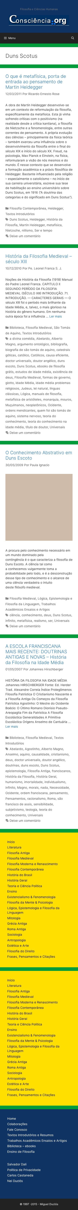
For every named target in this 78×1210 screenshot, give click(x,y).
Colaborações (17, 1124)
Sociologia (14, 934)
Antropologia (16, 940)
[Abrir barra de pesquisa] (72, 38)
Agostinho (32, 749)
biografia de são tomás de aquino (30, 350)
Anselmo (11, 754)
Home (11, 1118)
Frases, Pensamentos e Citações (31, 956)
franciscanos (61, 771)
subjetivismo (14, 809)
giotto (9, 383)
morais (34, 787)
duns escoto (30, 765)
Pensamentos (15, 798)
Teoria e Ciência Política (24, 886)
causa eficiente (57, 355)
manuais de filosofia (46, 394)
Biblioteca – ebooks (21, 1146)
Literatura (14, 847)
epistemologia (15, 771)
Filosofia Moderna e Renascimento (32, 864)
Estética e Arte (18, 945)
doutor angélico (44, 361)
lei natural (41, 388)
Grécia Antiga (17, 923)
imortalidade (33, 782)
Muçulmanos (14, 405)
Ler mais (55, 316)
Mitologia (13, 918)
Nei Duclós (15, 1181)
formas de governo (56, 377)
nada (44, 787)
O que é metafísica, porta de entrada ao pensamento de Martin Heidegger (35, 82)
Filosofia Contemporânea (28, 208)
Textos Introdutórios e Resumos (30, 1135)
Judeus (26, 388)
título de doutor (37, 427)
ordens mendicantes (20, 410)
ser (50, 621)
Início (11, 842)
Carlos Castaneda (20, 1175)
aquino (25, 754)
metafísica (54, 225)
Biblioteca (17, 327)
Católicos (37, 355)
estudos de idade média (33, 372)
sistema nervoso (29, 416)
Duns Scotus (19, 219)
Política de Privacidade (24, 1170)
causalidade (40, 754)
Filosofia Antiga (39, 771)
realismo (40, 621)
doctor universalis (18, 361)
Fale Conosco (17, 1129)
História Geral (46, 776)
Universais (57, 427)
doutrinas (12, 765)
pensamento (59, 793)
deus (47, 615)
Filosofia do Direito (20, 951)
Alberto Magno (52, 749)
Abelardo (43, 338)
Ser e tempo (43, 230)
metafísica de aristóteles (23, 399)
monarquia (51, 399)
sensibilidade (43, 804)
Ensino (12, 891)
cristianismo (60, 754)
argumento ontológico (33, 344)
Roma (51, 798)
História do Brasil (19, 875)
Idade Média (25, 383)
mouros (65, 399)
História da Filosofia (19, 776)
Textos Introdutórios (20, 214)
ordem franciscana (34, 793)
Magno (22, 787)
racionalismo (36, 798)
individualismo (54, 782)
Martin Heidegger (32, 225)
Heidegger (55, 208)
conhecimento (32, 615)
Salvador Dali (16, 1164)
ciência (15, 615)
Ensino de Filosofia (21, 1151)
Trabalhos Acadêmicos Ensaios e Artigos (37, 1140)
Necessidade (59, 787)
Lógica (25, 394)
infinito (10, 621)
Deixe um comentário (25, 236)
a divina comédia (22, 338)
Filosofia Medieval (39, 327)
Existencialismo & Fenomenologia (31, 897)
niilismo (27, 230)
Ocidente (54, 405)
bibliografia (59, 344)
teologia (31, 809)
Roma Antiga (16, 929)
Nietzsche (12, 230)
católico (23, 355)
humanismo (13, 782)
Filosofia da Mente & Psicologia (30, 902)
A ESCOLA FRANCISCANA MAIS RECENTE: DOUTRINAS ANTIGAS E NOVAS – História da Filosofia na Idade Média (36, 654)
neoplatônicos (36, 405)
